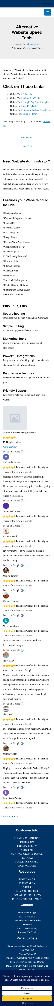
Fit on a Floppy (30, 113)
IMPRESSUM (27, 841)
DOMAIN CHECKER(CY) (27, 895)
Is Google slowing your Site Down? (27, 961)
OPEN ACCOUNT (27, 865)
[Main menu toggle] (47, 12)
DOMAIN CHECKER (27, 891)
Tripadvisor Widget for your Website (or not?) (27, 957)
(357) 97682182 (27, 916)
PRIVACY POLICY (27, 845)
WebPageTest (29, 105)
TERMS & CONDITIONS (27, 838)
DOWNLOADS (27, 879)
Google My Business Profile (27, 920)
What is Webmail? (27, 953)
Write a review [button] (10, 446)
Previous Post (27, 137)
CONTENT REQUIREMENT (27, 898)
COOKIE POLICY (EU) (27, 861)
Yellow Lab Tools (31, 98)
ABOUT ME (27, 849)
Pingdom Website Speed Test (36, 109)
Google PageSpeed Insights (36, 101)
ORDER (27, 887)
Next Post (27, 146)
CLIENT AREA (27, 883)
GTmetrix (27, 94)
